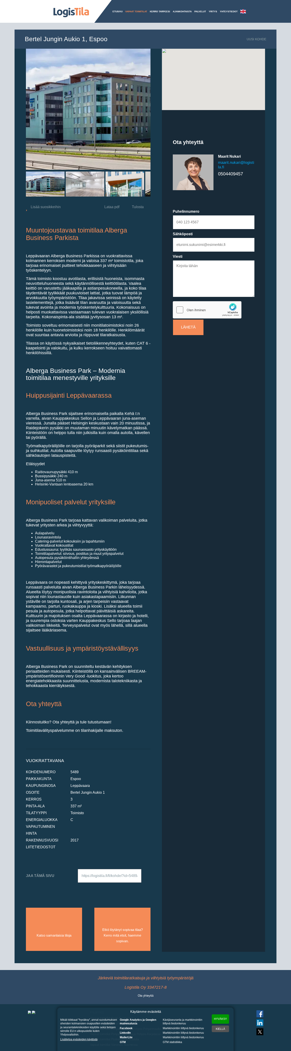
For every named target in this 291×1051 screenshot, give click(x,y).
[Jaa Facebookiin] (45, 889)
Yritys (213, 11)
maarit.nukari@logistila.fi (236, 164)
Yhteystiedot (229, 11)
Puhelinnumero (186, 211)
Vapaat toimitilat (136, 11)
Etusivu (118, 11)
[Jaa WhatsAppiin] (82, 889)
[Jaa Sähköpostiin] (32, 889)
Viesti (177, 256)
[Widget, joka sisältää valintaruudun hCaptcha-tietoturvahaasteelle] (207, 309)
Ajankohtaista (182, 11)
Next (157, 184)
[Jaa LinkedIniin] (69, 889)
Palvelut (200, 11)
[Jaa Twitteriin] (57, 889)
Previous (18, 184)
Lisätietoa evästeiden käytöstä (79, 1039)
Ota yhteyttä (145, 995)
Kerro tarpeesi (160, 11)
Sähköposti (183, 234)
